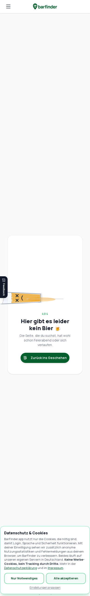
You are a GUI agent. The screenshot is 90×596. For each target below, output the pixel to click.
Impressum (55, 568)
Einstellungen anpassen (45, 588)
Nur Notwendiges (24, 578)
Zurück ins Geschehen (49, 358)
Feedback (4, 289)
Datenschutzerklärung (20, 568)
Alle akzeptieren (66, 578)
